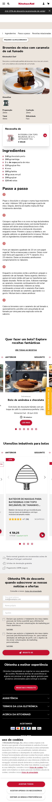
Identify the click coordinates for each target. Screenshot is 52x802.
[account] (43, 4)
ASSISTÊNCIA (10, 698)
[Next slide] (1, 480)
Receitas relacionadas (41, 33)
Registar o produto (26, 688)
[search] (8, 4)
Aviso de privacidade (33, 591)
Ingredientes (10, 33)
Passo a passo (24, 33)
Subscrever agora (48, 401)
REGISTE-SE (28, 653)
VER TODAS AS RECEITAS (26, 350)
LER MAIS (26, 423)
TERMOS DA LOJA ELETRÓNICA (20, 706)
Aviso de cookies (36, 767)
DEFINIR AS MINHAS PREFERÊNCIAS (26, 797)
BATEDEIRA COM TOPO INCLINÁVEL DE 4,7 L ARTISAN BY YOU (28, 137)
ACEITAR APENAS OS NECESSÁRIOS (26, 791)
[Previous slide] (8, 477)
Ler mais (10, 629)
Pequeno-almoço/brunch (15, 40)
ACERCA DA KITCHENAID (17, 714)
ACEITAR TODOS (26, 784)
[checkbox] (4, 619)
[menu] (4, 4)
